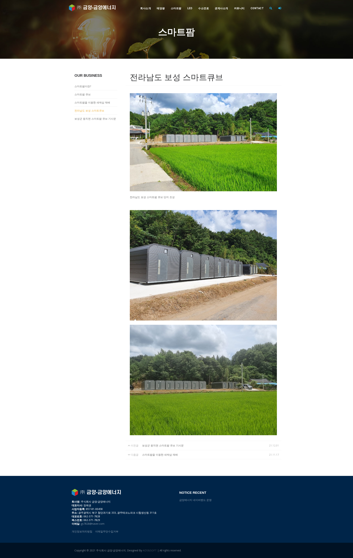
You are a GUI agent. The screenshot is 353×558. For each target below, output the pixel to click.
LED (189, 8)
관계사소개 (221, 8)
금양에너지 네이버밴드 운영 (195, 500)
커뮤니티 (239, 8)
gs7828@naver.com (92, 523)
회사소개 (145, 8)
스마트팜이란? (82, 86)
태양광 (161, 8)
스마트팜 (176, 8)
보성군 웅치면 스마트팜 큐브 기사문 (95, 118)
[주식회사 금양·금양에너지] (92, 7)
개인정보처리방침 (82, 531)
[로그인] (279, 8)
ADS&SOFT (150, 550)
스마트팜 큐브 (82, 94)
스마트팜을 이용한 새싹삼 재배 (92, 102)
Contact (257, 8)
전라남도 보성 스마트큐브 (89, 110)
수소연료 (203, 8)
